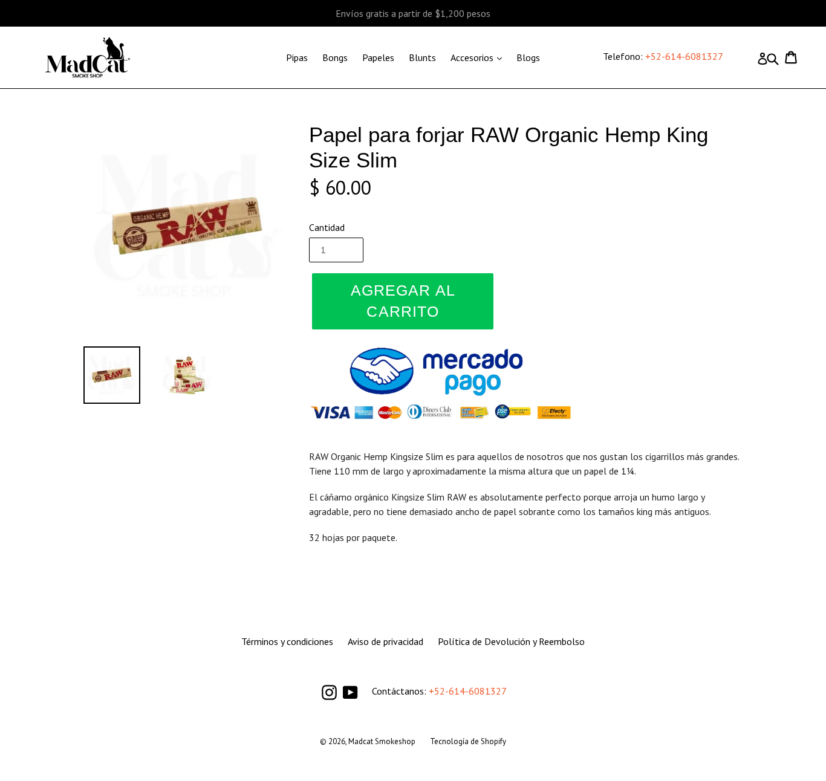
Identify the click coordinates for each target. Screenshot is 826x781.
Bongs (335, 57)
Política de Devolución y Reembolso (511, 641)
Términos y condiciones (287, 641)
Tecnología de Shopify (468, 741)
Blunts (422, 57)
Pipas (297, 57)
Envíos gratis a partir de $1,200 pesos (413, 13)
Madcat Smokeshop (381, 741)
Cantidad (327, 227)
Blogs (528, 57)
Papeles (378, 57)
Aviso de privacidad (385, 641)
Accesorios (479, 57)
